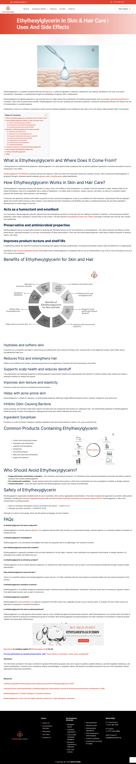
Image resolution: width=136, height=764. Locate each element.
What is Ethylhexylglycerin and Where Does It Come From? (26, 118)
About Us (26, 9)
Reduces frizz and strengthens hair (21, 134)
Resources (53, 9)
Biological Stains (70, 726)
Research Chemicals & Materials (71, 744)
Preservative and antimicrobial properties (23, 125)
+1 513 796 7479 (112, 725)
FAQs (8, 154)
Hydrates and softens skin (17, 131)
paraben (26, 602)
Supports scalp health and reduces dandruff (23, 136)
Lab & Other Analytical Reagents (71, 737)
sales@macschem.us (113, 738)
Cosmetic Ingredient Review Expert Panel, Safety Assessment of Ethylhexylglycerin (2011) (39, 684)
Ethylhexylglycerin (38, 649)
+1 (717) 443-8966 (113, 731)
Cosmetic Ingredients (71, 731)
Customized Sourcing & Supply (94, 742)
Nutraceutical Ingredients (91, 729)
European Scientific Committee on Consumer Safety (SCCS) (78, 498)
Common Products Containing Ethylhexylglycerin (23, 147)
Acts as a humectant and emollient (20, 123)
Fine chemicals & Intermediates (92, 734)
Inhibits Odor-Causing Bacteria (19, 142)
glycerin (49, 92)
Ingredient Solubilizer (16, 144)
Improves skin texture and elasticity (21, 138)
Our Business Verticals (39, 9)
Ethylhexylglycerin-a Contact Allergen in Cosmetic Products (27, 693)
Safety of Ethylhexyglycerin (16, 152)
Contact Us (71, 9)
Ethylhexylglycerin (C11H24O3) (16, 174)
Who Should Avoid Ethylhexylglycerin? (19, 149)
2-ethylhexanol (56, 176)
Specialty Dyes (91, 725)
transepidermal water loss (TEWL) (80, 217)
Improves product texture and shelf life (22, 127)
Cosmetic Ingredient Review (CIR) (29, 251)
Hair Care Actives (70, 751)
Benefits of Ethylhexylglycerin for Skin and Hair (22, 129)
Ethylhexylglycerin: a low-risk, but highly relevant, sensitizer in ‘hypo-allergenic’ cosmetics (39, 698)
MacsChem (8, 649)
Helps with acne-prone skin (18, 140)
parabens (106, 99)
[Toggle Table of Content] (45, 115)
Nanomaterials (91, 723)
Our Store (62, 9)
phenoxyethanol (120, 99)
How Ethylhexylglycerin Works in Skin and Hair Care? (24, 120)
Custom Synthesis (92, 738)
